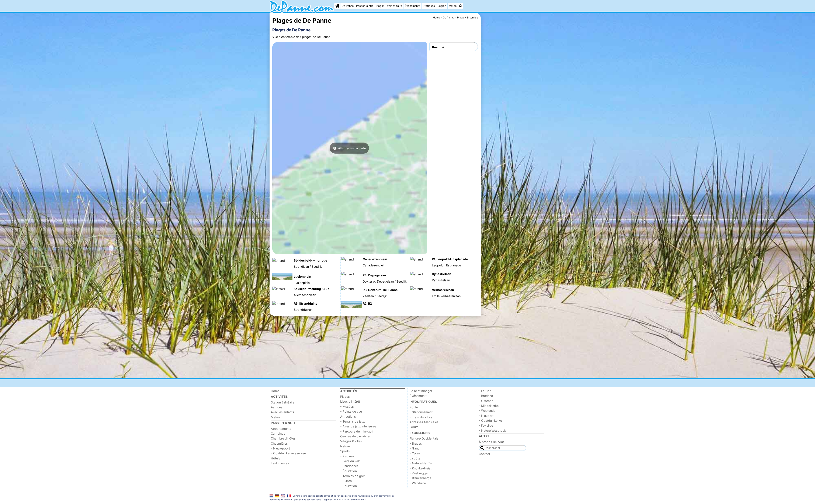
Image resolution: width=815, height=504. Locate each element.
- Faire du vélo (350, 461)
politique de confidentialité (307, 499)
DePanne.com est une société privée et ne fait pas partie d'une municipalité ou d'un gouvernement (343, 495)
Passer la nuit (364, 5)
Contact (484, 454)
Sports (345, 451)
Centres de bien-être (355, 436)
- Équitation (348, 471)
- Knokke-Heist (420, 468)
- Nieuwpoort (280, 448)
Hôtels (275, 458)
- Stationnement (421, 412)
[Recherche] (460, 6)
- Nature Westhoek (492, 430)
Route (414, 407)
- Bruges (416, 443)
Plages (380, 5)
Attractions (348, 416)
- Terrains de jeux (352, 421)
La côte (415, 458)
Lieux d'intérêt (350, 401)
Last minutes (280, 463)
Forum (414, 427)
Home (275, 391)
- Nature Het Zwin (422, 463)
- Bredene (486, 396)
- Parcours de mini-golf (356, 431)
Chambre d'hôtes (283, 438)
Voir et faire (394, 5)
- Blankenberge (420, 478)
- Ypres (415, 453)
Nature (345, 446)
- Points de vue (351, 411)
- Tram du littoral (421, 417)
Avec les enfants (282, 412)
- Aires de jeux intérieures (358, 426)
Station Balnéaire (282, 402)
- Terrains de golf (352, 476)
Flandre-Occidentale (424, 438)
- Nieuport (486, 415)
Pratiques (429, 5)
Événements (412, 5)
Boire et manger (421, 391)
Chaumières (279, 443)
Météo (453, 5)
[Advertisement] (513, 110)
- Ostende (486, 401)
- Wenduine (418, 483)
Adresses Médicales (424, 422)
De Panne (348, 5)
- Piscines (347, 456)
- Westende (487, 410)
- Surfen (346, 481)
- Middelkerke (489, 405)
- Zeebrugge (418, 473)
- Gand (415, 448)
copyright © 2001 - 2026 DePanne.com (344, 499)
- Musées (347, 406)
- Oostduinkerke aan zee (288, 453)
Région (441, 5)
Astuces (276, 407)
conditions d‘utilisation (281, 499)
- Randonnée (349, 466)
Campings (278, 433)
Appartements (281, 428)
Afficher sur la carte (351, 148)
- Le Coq (485, 391)
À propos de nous (491, 442)
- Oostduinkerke (490, 420)
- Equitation (348, 486)
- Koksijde (486, 425)
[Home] (337, 6)
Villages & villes (351, 441)
